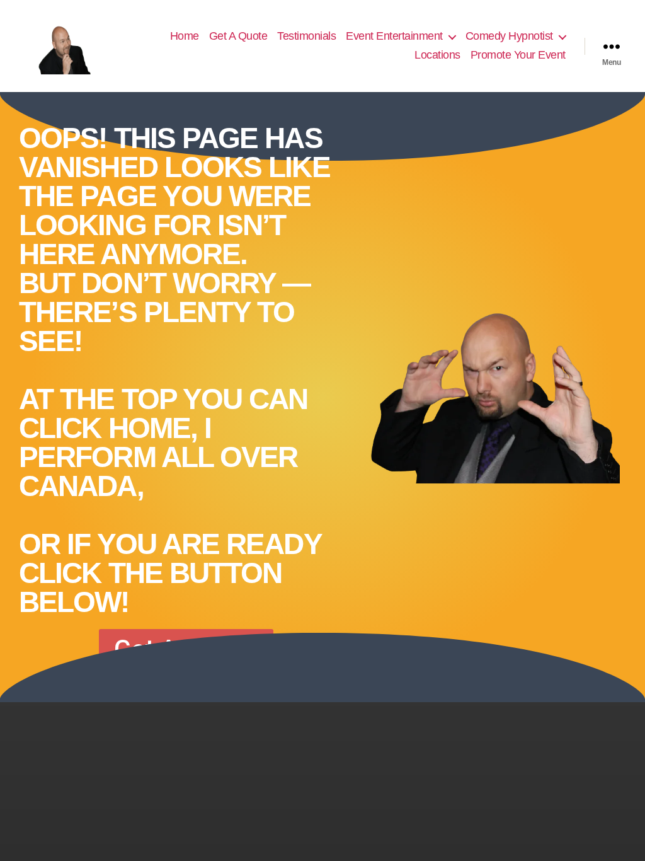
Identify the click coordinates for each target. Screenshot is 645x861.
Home (184, 36)
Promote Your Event (518, 55)
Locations (437, 55)
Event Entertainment (394, 36)
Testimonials (306, 36)
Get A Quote (238, 36)
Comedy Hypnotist (509, 36)
